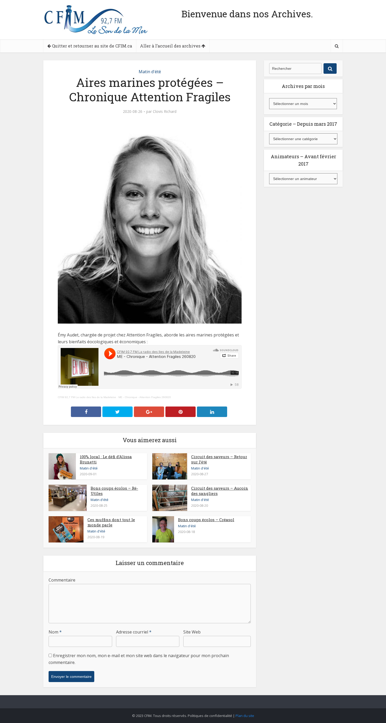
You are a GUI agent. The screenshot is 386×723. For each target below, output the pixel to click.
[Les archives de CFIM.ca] (95, 19)
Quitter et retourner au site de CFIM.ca (91, 46)
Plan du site (245, 715)
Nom (55, 632)
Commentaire (62, 580)
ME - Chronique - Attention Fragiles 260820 (144, 397)
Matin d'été (150, 72)
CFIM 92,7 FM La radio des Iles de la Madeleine (87, 397)
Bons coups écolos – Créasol (206, 519)
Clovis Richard (164, 111)
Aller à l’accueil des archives (170, 46)
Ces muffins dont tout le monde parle (111, 522)
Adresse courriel (134, 632)
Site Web (192, 632)
